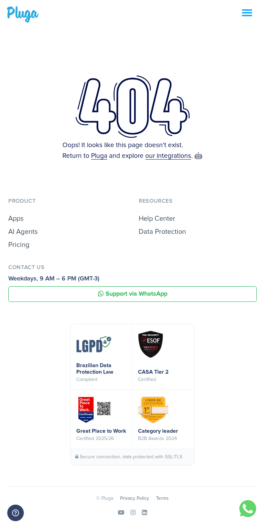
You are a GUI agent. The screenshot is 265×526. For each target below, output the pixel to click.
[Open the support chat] (15, 513)
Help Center (157, 218)
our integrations (168, 156)
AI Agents (23, 231)
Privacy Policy (134, 498)
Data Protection (162, 231)
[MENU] (253, 16)
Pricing (19, 244)
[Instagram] (133, 513)
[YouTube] (121, 513)
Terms (162, 498)
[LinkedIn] (144, 513)
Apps (15, 218)
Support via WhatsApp (136, 294)
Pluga (99, 156)
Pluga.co (23, 14)
